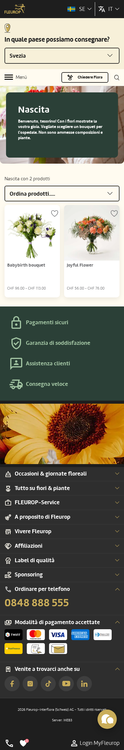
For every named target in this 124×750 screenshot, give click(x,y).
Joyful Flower (80, 265)
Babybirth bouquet (26, 265)
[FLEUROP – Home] (15, 9)
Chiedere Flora (90, 77)
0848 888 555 (37, 603)
